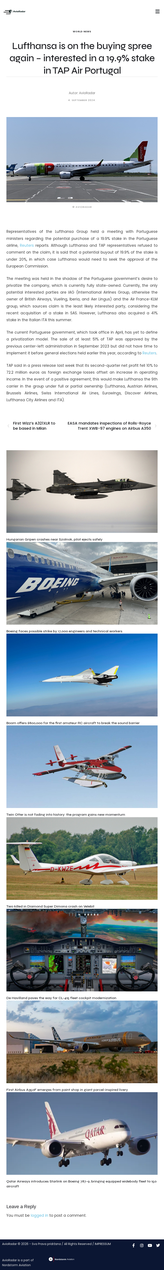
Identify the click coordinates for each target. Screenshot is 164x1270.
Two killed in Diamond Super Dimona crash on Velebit (50, 906)
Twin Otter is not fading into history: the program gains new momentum (65, 815)
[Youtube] (150, 1245)
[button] (157, 11)
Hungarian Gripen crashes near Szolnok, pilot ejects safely (54, 539)
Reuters (27, 245)
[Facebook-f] (134, 1245)
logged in (39, 1215)
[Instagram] (142, 1245)
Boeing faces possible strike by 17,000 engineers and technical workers (64, 631)
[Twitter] (158, 1245)
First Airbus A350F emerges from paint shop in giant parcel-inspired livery (67, 1090)
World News (82, 31)
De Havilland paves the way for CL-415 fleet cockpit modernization (61, 998)
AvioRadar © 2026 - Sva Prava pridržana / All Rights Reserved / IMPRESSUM (56, 1244)
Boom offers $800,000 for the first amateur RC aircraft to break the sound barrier (73, 723)
